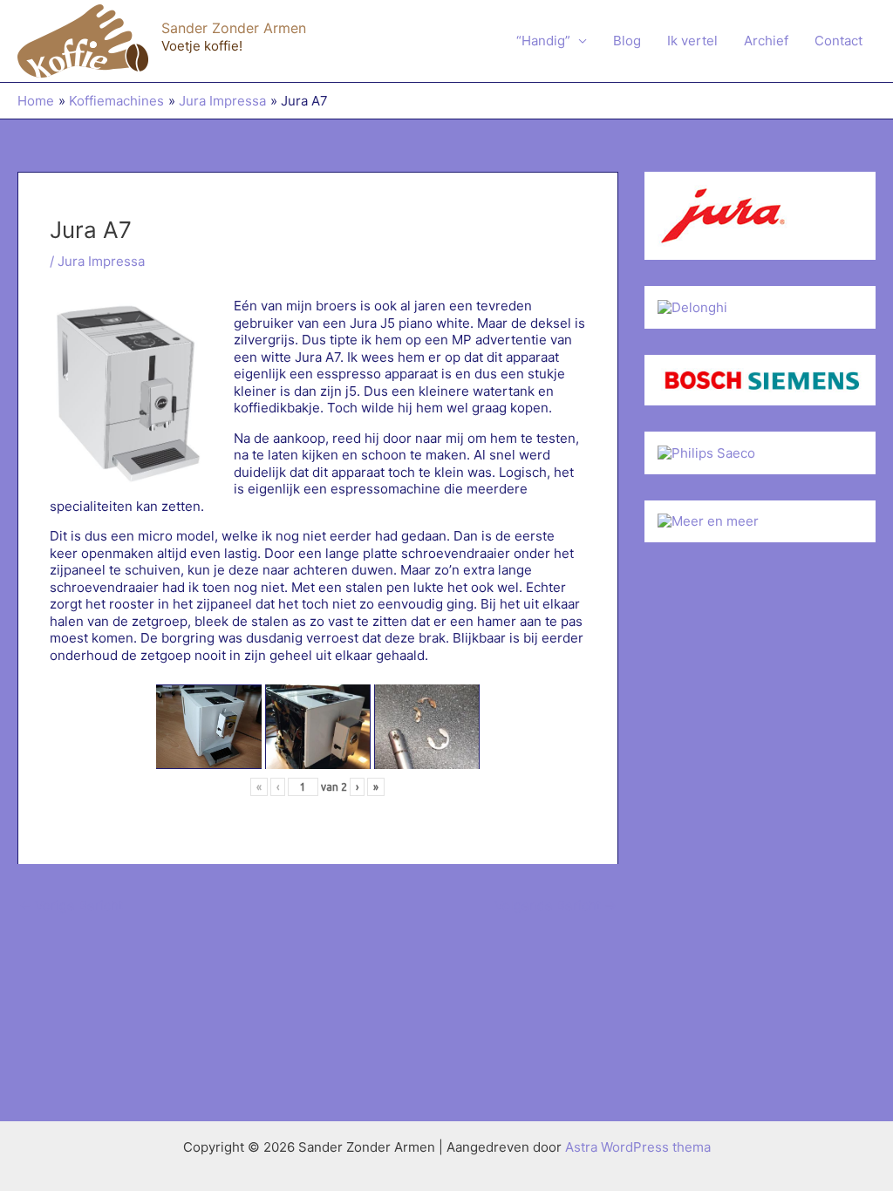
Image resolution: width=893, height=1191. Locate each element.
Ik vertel (692, 40)
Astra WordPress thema (638, 1147)
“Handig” (543, 40)
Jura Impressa (101, 261)
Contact (838, 40)
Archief (766, 40)
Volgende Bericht (555, 905)
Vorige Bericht (71, 905)
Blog (627, 40)
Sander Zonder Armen (233, 28)
